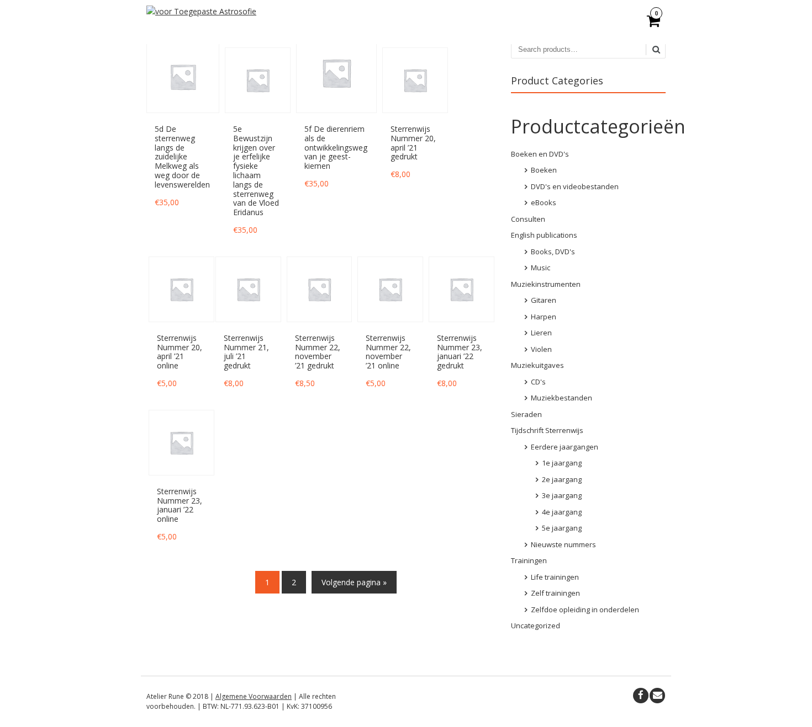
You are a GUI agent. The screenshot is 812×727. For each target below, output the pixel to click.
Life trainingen (555, 577)
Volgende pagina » (354, 582)
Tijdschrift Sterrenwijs (547, 430)
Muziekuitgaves (537, 365)
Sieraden (526, 414)
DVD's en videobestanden (575, 186)
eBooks (543, 202)
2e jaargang (562, 479)
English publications (544, 235)
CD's (538, 382)
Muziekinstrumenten (546, 284)
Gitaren (543, 300)
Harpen (543, 317)
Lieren (541, 333)
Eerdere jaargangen (564, 447)
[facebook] (640, 695)
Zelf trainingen (555, 593)
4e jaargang (562, 512)
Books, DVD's (553, 251)
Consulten (528, 219)
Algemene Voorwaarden (253, 696)
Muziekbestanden (561, 398)
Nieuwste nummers (563, 544)
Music (540, 267)
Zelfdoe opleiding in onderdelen (585, 609)
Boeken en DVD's (540, 154)
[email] (657, 695)
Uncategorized (535, 625)
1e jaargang (562, 463)
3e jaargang (562, 495)
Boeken (544, 170)
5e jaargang (562, 528)
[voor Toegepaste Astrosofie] (201, 11)
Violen (541, 349)
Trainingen (529, 560)
